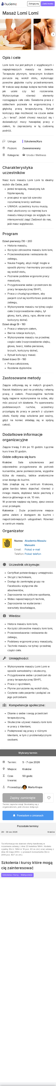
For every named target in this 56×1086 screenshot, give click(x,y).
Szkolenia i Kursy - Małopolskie (17, 875)
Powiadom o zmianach (30, 815)
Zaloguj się (34, 3)
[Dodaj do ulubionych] (49, 798)
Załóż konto (47, 3)
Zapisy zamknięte (22, 798)
